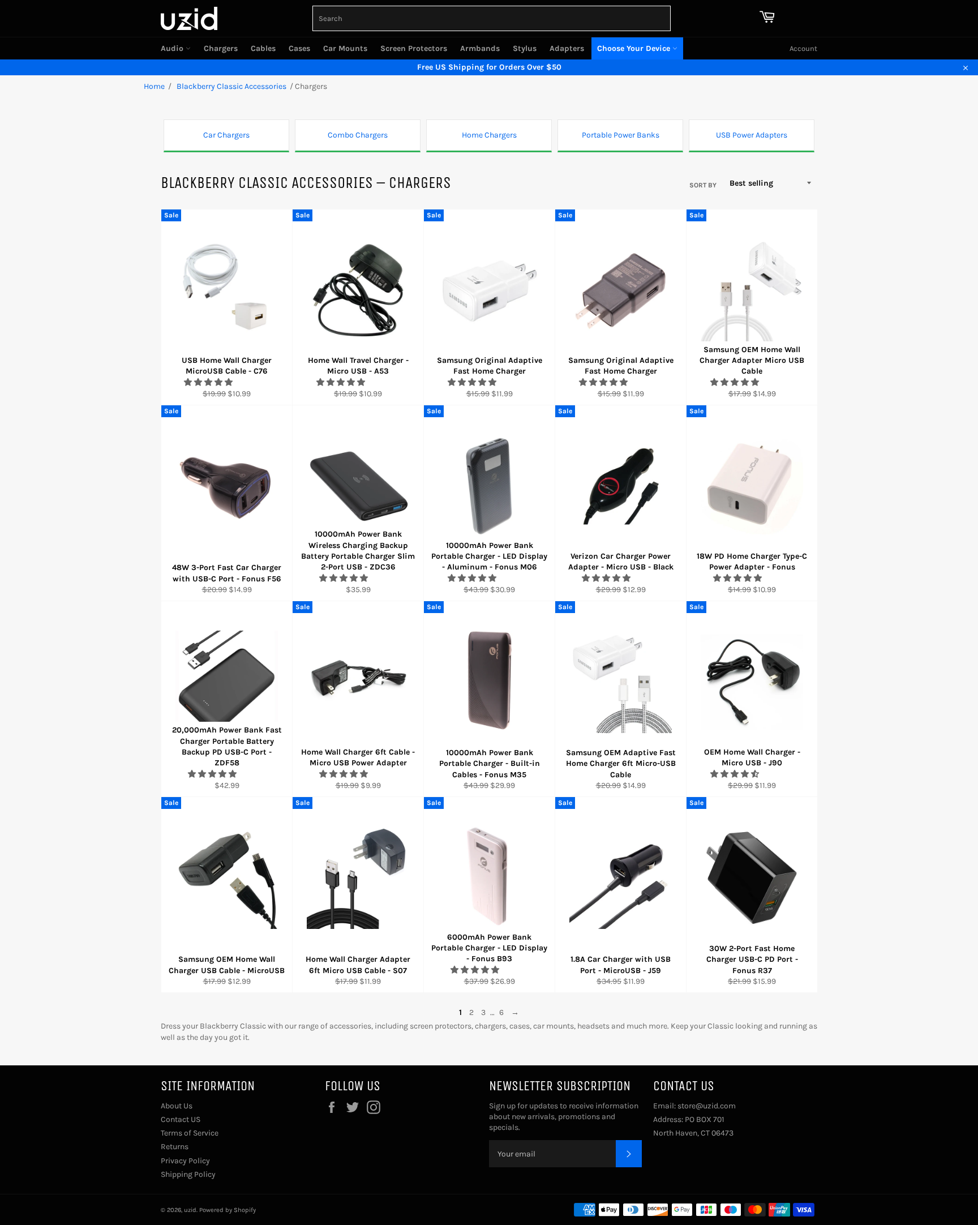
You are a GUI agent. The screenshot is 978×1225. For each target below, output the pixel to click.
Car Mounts (345, 48)
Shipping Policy (188, 1174)
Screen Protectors (413, 48)
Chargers (221, 48)
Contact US (180, 1119)
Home (154, 86)
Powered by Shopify (227, 1210)
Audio (173, 48)
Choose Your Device (634, 48)
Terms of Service (189, 1133)
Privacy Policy (185, 1161)
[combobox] (491, 18)
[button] (209, 382)
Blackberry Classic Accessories (230, 86)
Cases (299, 48)
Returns (174, 1146)
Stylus (525, 48)
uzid (190, 1210)
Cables (263, 48)
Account (803, 48)
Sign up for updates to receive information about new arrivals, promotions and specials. (563, 1117)
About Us (176, 1106)
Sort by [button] (703, 185)
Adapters (567, 48)
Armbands (480, 48)
